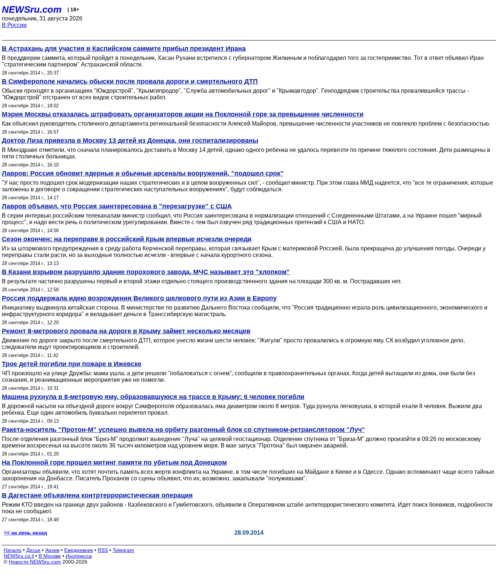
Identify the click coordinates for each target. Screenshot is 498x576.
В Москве (50, 556)
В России (14, 25)
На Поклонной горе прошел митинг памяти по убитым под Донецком (114, 462)
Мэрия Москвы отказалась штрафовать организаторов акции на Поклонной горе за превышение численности (182, 114)
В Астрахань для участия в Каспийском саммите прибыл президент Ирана (124, 48)
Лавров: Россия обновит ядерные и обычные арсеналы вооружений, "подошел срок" (143, 173)
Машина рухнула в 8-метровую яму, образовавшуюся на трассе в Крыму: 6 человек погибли (153, 396)
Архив (52, 550)
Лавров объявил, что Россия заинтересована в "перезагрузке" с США (117, 206)
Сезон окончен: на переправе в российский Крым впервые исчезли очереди (127, 239)
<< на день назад (25, 532)
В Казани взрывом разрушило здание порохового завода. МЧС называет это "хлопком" (146, 272)
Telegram (123, 550)
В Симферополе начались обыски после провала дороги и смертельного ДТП (130, 81)
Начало (13, 550)
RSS (103, 550)
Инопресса (79, 556)
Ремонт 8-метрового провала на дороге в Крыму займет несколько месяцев (126, 331)
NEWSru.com (32, 9)
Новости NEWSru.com (35, 562)
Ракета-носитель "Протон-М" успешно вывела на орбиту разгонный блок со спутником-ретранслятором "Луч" (183, 429)
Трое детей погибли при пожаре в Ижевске (71, 364)
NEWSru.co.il (19, 556)
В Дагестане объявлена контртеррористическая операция (97, 495)
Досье (33, 550)
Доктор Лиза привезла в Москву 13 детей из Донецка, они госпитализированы (130, 140)
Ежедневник (78, 550)
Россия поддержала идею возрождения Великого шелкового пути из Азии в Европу (139, 298)
